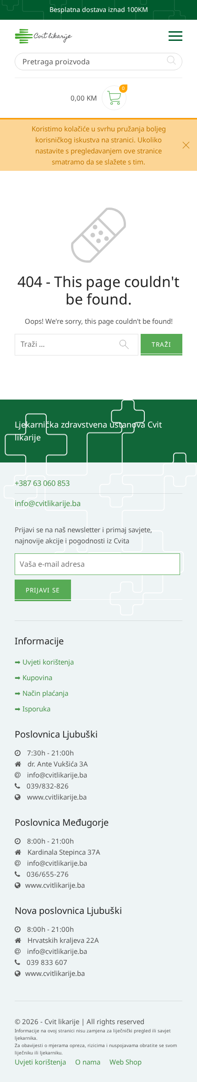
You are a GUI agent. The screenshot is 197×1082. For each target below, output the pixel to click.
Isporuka (36, 708)
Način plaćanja (45, 693)
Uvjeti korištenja (48, 661)
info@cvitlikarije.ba (48, 503)
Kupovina (37, 677)
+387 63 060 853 (42, 483)
